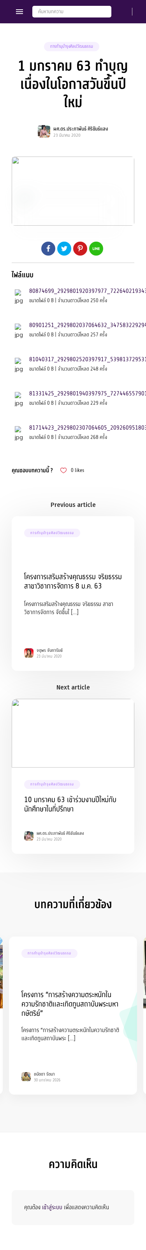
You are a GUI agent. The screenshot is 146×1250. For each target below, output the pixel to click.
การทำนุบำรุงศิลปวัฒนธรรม (71, 46)
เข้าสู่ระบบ (52, 1207)
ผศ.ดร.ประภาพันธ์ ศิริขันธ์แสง (80, 129)
